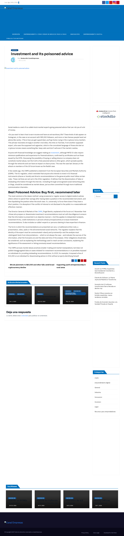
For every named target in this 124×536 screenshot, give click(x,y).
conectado (24, 316)
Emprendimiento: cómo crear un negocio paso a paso (45, 34)
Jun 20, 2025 (41, 301)
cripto (97, 378)
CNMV (40, 211)
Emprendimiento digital (93, 34)
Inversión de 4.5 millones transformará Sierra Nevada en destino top (105, 286)
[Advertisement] (106, 74)
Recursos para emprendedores (71, 293)
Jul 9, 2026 (41, 505)
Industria (20, 294)
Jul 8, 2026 (70, 505)
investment (55, 153)
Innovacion (98, 397)
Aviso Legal (96, 533)
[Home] (7, 34)
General (14, 50)
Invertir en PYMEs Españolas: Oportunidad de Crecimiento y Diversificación (105, 271)
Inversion (77, 291)
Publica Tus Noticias (15, 38)
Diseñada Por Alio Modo (110, 533)
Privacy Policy (85, 533)
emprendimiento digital (102, 383)
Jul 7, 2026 (98, 505)
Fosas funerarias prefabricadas (17, 298)
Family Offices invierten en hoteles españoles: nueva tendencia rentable (103, 295)
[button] (118, 36)
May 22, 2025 (70, 301)
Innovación (74, 34)
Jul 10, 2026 (12, 505)
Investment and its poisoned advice (42, 54)
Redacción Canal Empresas (30, 58)
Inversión (16, 34)
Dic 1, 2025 (13, 301)
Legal (96, 407)
